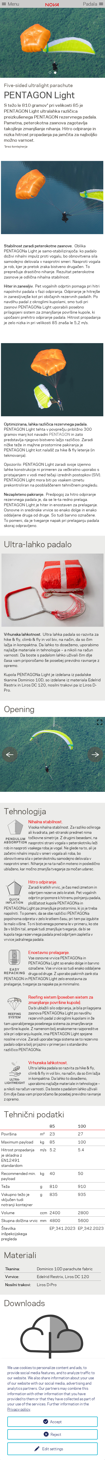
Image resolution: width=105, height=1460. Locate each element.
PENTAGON (59, 434)
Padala (90, 4)
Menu (13, 4)
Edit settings (52, 1448)
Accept (56, 1421)
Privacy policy (18, 1409)
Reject (56, 1434)
